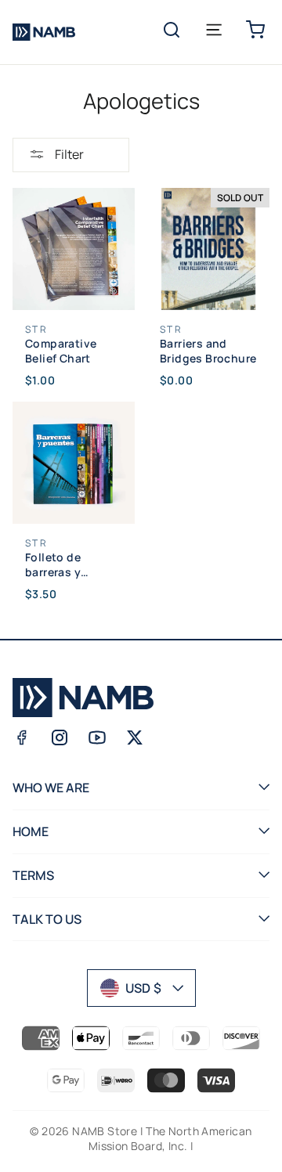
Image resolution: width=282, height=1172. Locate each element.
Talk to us (47, 919)
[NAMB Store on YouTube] (97, 737)
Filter (68, 154)
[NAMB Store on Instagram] (59, 737)
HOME (31, 831)
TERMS (33, 875)
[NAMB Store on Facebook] (22, 737)
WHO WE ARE (51, 787)
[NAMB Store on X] (134, 737)
